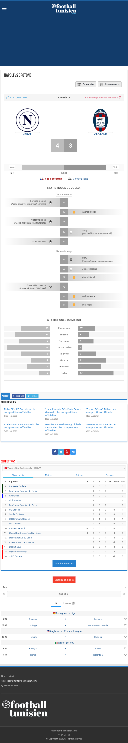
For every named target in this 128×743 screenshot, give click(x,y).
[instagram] (73, 452)
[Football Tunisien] (64, 8)
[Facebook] (55, 452)
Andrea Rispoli (89, 212)
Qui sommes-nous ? (10, 685)
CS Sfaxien (14, 510)
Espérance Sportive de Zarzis (23, 505)
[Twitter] (61, 452)
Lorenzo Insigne (38, 201)
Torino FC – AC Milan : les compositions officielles (101, 411)
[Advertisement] (64, 42)
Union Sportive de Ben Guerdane (24, 533)
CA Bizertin (14, 495)
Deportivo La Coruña (98, 625)
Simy (84, 230)
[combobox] (64, 587)
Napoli (27, 134)
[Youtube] (67, 452)
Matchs (48, 475)
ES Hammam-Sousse (19, 519)
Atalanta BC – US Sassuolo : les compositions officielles (21, 426)
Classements (112, 84)
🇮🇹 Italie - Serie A (64, 642)
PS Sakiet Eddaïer (17, 486)
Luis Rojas (87, 304)
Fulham (33, 637)
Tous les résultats (64, 563)
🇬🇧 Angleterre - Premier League (64, 631)
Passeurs (110, 475)
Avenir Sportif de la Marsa (21, 542)
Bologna (33, 648)
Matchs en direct (64, 579)
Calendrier (88, 84)
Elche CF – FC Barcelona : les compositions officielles (20, 411)
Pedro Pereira (88, 296)
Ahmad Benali (88, 277)
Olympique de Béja (18, 551)
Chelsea (98, 637)
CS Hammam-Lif (17, 528)
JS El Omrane (15, 556)
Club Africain (15, 500)
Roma (33, 655)
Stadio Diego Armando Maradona (101, 98)
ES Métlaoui (15, 547)
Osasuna (33, 619)
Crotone (100, 134)
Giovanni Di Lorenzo (36, 285)
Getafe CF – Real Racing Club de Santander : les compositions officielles (63, 427)
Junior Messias (89, 269)
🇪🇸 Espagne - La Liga (64, 613)
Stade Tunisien (16, 514)
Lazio (98, 648)
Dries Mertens (39, 241)
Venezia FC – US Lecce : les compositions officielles (101, 426)
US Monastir (15, 523)
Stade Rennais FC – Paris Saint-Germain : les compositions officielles (63, 412)
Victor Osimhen (38, 220)
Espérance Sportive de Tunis (23, 491)
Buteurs (79, 475)
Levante (98, 619)
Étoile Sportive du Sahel (20, 537)
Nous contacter (8, 676)
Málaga (33, 625)
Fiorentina (98, 655)
